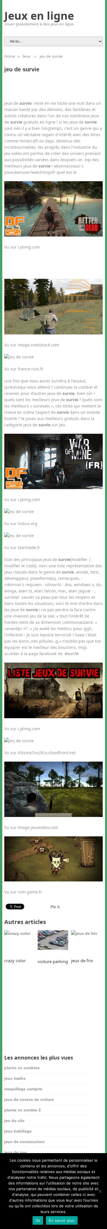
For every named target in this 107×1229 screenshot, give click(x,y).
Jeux (26, 56)
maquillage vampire (23, 1089)
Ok (38, 1220)
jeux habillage (18, 1131)
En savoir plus (62, 1220)
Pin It (55, 907)
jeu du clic (14, 1120)
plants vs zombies (22, 1067)
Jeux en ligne (39, 15)
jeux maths (15, 1078)
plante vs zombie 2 (22, 1110)
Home (9, 56)
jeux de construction (24, 1141)
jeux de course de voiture (29, 1099)
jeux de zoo (15, 1152)
